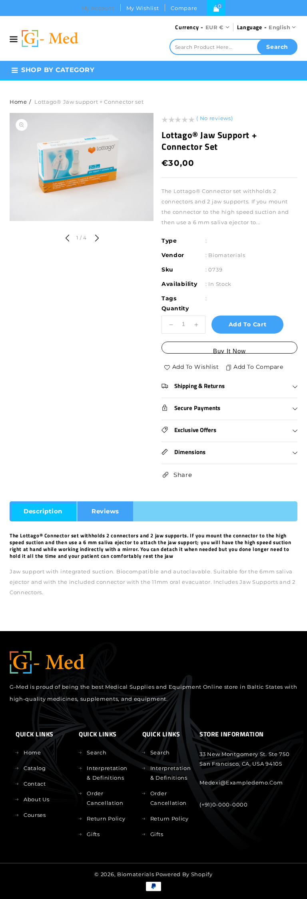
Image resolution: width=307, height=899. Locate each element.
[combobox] (233, 47)
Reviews (105, 511)
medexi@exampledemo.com (241, 782)
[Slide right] (96, 239)
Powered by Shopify (184, 874)
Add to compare (258, 366)
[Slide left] (67, 239)
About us (37, 799)
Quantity (175, 308)
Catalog (35, 768)
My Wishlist (142, 8)
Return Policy (106, 818)
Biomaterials (135, 874)
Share (182, 475)
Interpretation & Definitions (107, 773)
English (279, 27)
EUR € (214, 27)
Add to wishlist (195, 366)
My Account (98, 8)
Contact (35, 783)
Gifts (93, 834)
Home (18, 102)
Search (96, 752)
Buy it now (229, 351)
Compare (184, 8)
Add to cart (248, 324)
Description (43, 511)
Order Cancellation (105, 798)
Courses (35, 815)
